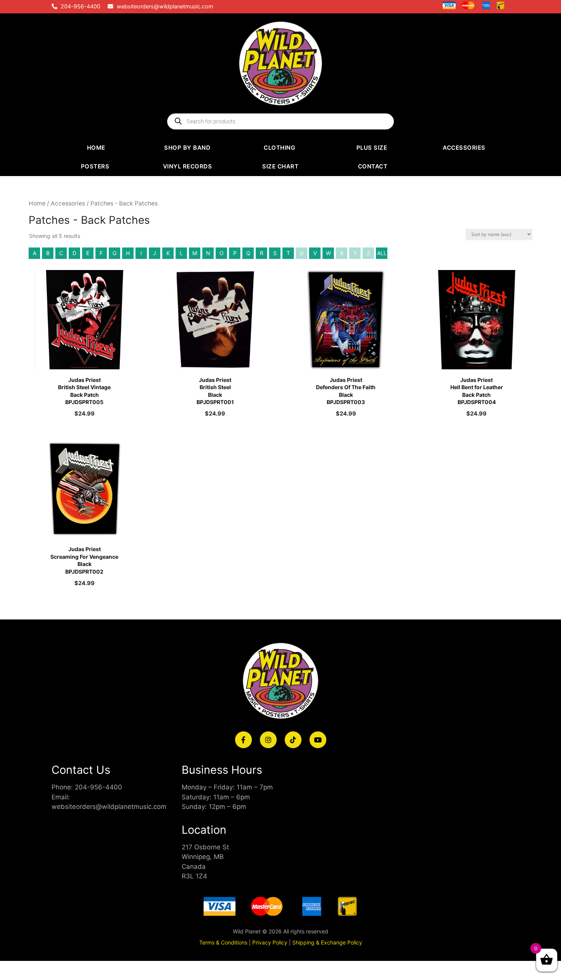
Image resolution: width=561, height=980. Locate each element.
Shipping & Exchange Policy (327, 942)
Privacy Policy (269, 942)
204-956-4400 (80, 6)
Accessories (68, 203)
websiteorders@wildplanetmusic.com (165, 6)
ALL (382, 253)
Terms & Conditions (223, 942)
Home (37, 203)
